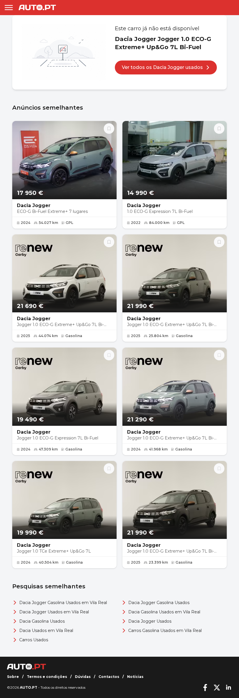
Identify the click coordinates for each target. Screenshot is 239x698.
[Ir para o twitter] (216, 687)
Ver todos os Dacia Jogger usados (162, 67)
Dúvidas (83, 676)
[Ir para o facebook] (205, 687)
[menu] (9, 7)
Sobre (13, 676)
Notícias (135, 676)
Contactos (109, 676)
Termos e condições (47, 676)
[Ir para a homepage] (37, 7)
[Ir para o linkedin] (228, 687)
